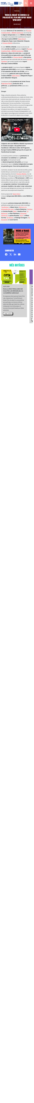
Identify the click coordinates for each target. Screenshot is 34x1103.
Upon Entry (21, 39)
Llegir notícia (8, 313)
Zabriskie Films (7, 83)
